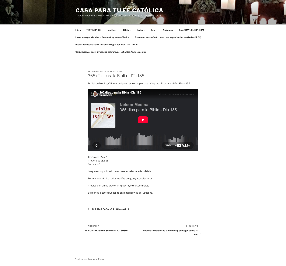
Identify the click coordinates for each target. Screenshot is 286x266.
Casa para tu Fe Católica (120, 10)
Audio (125, 209)
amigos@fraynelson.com (139, 178)
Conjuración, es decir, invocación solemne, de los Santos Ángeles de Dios (110, 52)
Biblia (126, 30)
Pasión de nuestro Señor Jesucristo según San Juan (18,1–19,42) (106, 44)
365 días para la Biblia (106, 209)
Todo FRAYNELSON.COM (191, 30)
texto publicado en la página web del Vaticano (127, 192)
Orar (152, 30)
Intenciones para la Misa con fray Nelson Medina (102, 37)
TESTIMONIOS (93, 30)
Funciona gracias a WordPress (89, 259)
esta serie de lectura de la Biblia (134, 171)
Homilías (111, 30)
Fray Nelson (114, 71)
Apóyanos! (168, 30)
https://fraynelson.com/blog (133, 185)
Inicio (78, 30)
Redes (140, 30)
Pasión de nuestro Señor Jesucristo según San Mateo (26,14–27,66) (168, 37)
